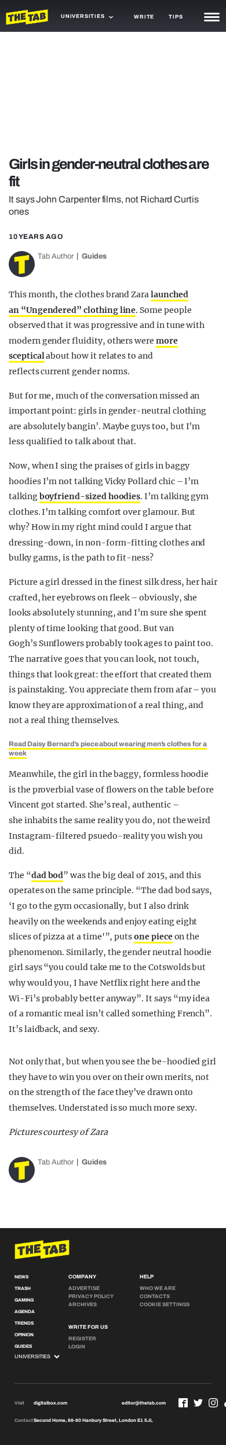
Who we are (158, 1288)
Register (82, 1338)
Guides (94, 256)
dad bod (47, 875)
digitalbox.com (50, 1403)
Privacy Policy (91, 1296)
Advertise (84, 1288)
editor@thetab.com (144, 1403)
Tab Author (56, 256)
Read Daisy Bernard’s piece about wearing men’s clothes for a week (108, 748)
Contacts (155, 1296)
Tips (176, 17)
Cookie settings (164, 1304)
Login (76, 1347)
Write (144, 17)
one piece (153, 936)
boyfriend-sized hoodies (90, 496)
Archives (82, 1304)
